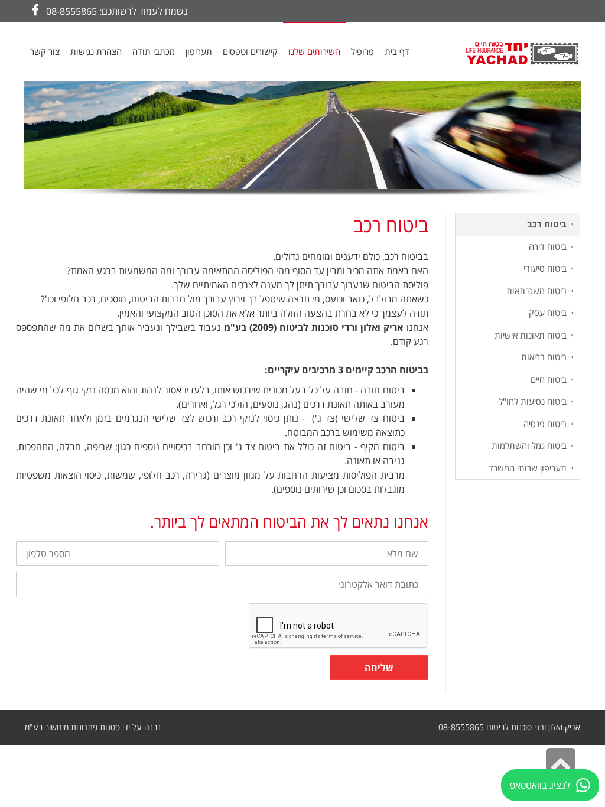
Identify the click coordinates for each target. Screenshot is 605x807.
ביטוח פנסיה (545, 423)
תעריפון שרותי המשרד (528, 468)
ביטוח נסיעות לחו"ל (533, 401)
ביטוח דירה (548, 246)
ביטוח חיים (549, 379)
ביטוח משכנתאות (536, 291)
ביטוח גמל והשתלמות (529, 445)
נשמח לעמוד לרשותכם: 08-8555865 (117, 11)
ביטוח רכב (547, 224)
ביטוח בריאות (544, 357)
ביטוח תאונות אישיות (531, 335)
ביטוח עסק (548, 312)
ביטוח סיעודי (545, 268)
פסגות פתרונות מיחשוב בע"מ (72, 727)
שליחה (379, 667)
